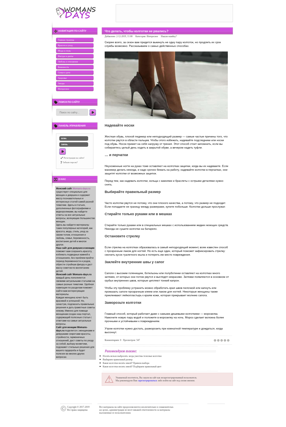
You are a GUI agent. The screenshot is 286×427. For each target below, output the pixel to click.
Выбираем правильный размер (117, 359)
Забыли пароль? (70, 162)
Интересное (63, 89)
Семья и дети (64, 72)
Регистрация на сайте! (74, 158)
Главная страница (66, 40)
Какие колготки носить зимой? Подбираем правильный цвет (132, 366)
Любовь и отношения (68, 61)
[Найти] (92, 112)
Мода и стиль (64, 51)
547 (138, 340)
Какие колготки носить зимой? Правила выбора (126, 363)
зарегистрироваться (147, 380)
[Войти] (62, 151)
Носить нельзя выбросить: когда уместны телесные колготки (132, 356)
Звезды (61, 83)
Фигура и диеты (65, 56)
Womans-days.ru (81, 188)
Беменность (63, 67)
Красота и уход (65, 45)
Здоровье (62, 78)
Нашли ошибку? (169, 36)
